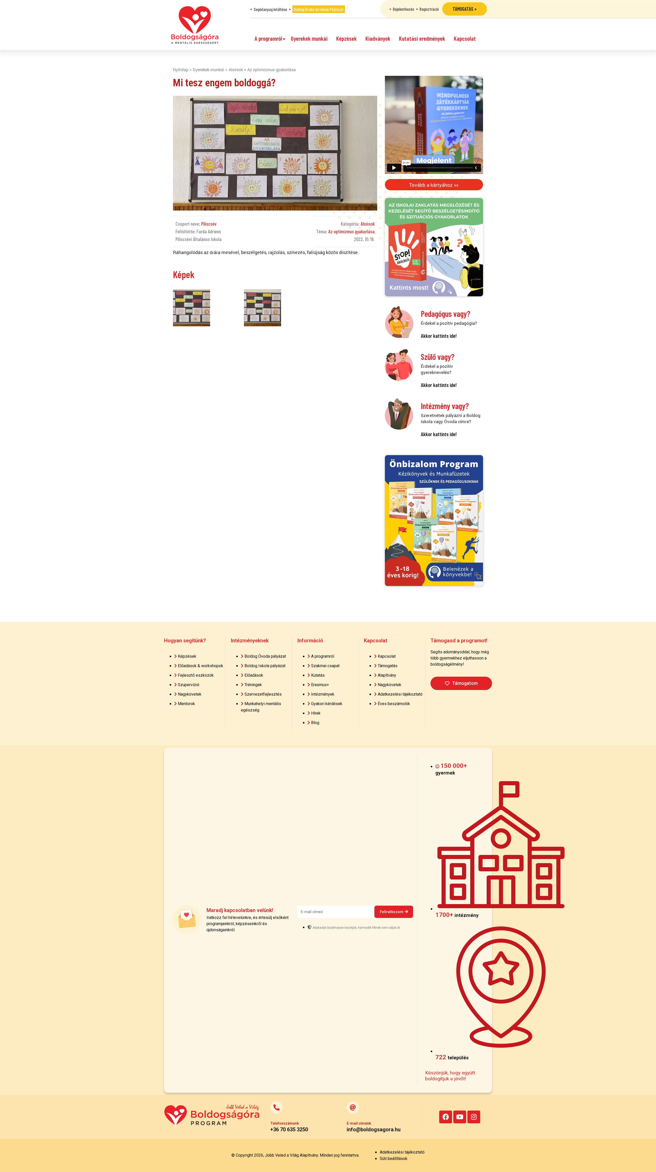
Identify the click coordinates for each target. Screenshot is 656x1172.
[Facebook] (445, 1117)
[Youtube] (459, 1117)
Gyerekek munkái (309, 38)
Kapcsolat (465, 38)
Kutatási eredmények (422, 38)
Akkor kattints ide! (439, 335)
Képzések (346, 38)
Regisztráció (429, 9)
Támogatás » (465, 9)
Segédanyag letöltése (270, 9)
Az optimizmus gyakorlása (351, 231)
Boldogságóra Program (194, 25)
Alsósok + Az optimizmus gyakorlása (262, 69)
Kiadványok (377, 38)
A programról (268, 38)
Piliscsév (209, 224)
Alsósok (368, 224)
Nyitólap (180, 69)
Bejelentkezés (403, 9)
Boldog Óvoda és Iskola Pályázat (319, 9)
